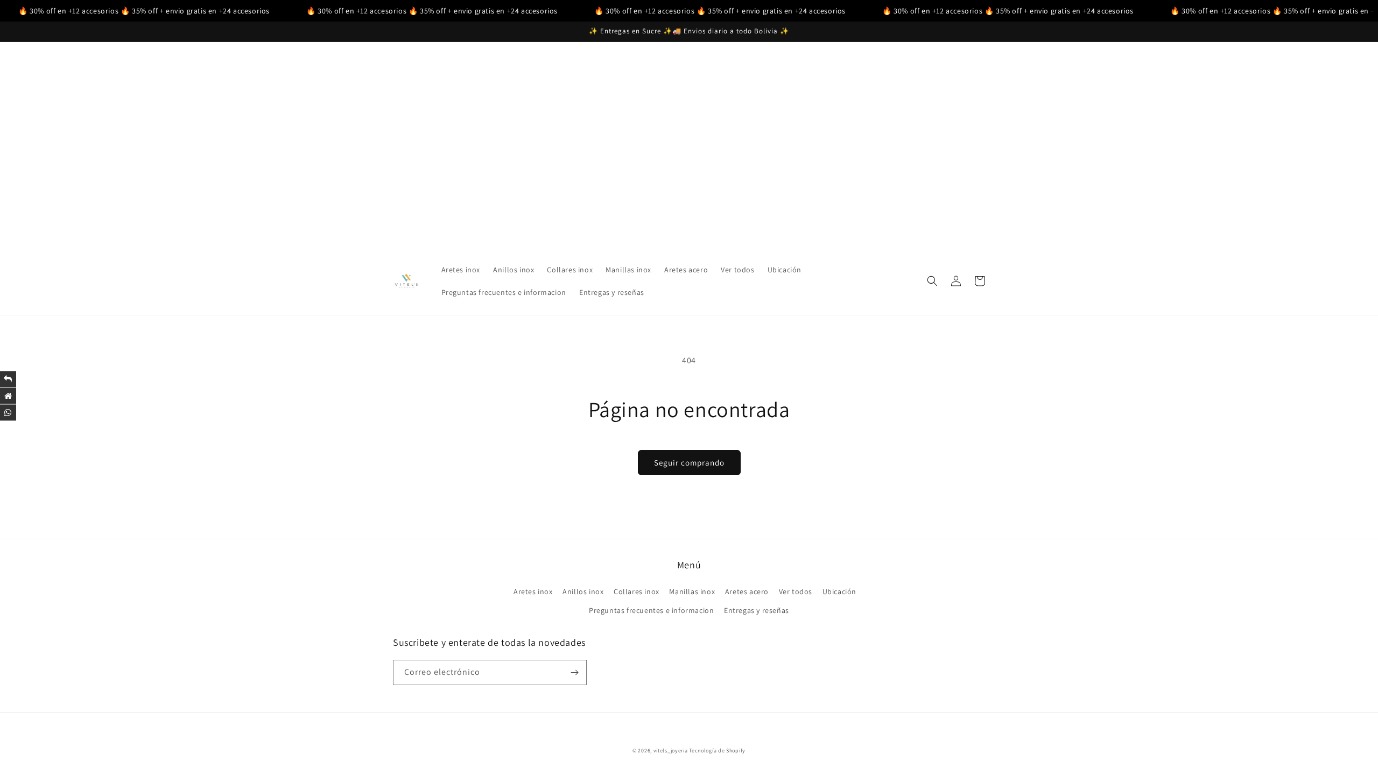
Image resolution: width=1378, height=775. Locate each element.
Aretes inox (533, 591)
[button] (932, 281)
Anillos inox (583, 591)
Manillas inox (692, 591)
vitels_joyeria (670, 750)
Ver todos (795, 591)
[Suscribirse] (574, 672)
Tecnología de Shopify (717, 750)
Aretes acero (747, 591)
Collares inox (636, 591)
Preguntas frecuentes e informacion (651, 610)
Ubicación (839, 591)
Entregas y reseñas (756, 610)
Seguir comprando (689, 462)
